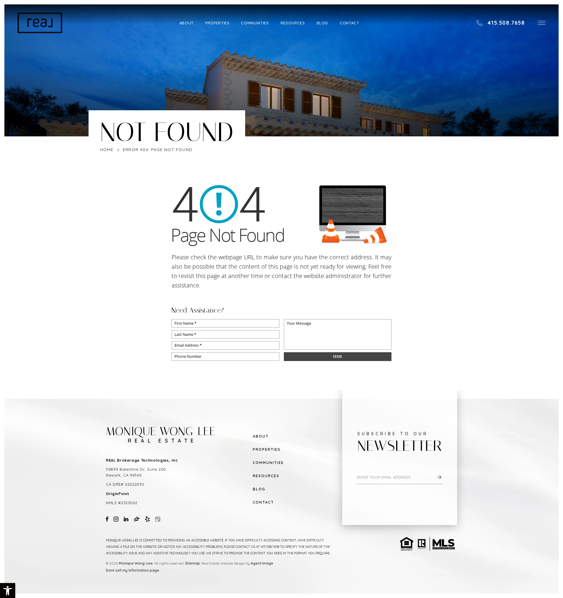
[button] (541, 23)
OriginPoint (117, 493)
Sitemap (192, 563)
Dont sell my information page (132, 570)
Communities (255, 23)
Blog (322, 23)
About (186, 23)
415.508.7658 (270, 547)
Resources (293, 23)
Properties (217, 23)
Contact (349, 23)
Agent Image (262, 563)
